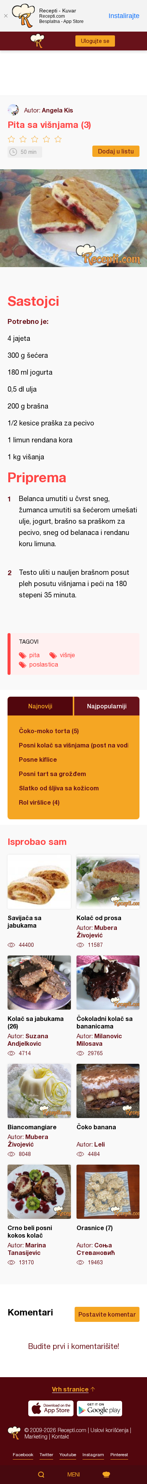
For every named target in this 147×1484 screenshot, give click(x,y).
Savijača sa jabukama (39, 902)
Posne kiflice (38, 759)
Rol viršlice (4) (39, 802)
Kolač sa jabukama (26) (39, 1006)
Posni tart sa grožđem (52, 773)
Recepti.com (14, 1433)
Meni (73, 1475)
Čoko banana (108, 1111)
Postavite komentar (107, 1314)
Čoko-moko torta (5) (49, 730)
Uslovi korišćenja (109, 1430)
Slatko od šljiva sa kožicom (59, 787)
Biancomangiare (39, 1111)
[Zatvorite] (5, 16)
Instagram (93, 1454)
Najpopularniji (107, 705)
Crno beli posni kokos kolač (39, 1215)
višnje (67, 655)
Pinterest (119, 1454)
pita (34, 655)
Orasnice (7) (108, 1215)
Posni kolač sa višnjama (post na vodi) (73, 745)
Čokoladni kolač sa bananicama (108, 1006)
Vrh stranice (70, 1389)
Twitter (46, 1454)
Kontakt (60, 1436)
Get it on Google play (99, 1408)
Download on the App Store (51, 1408)
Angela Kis (57, 110)
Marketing (35, 1436)
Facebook (23, 1454)
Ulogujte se (95, 41)
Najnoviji (40, 705)
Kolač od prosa (108, 902)
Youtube (68, 1454)
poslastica (43, 664)
